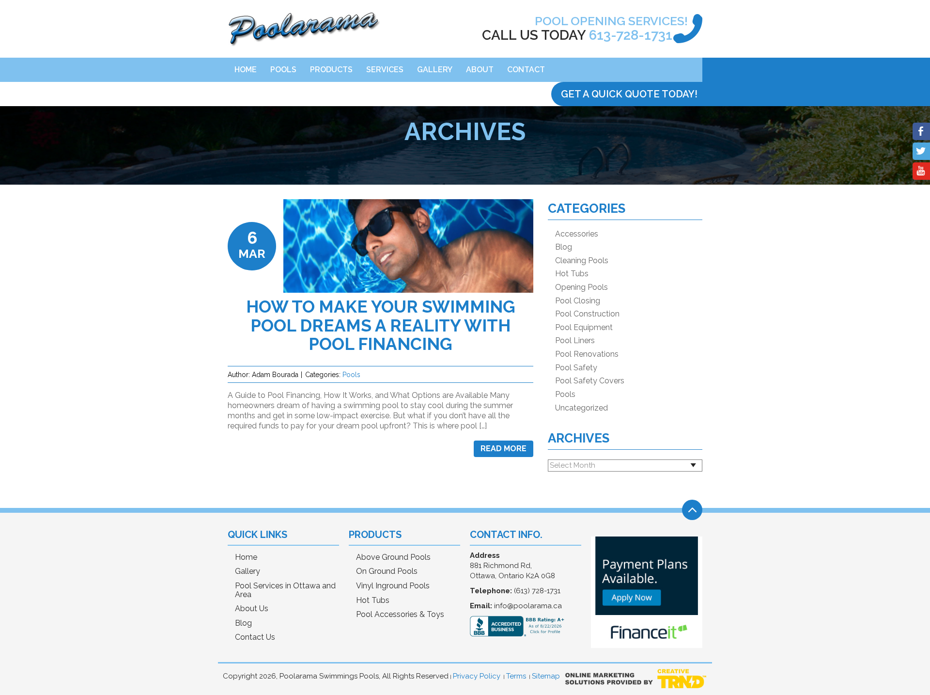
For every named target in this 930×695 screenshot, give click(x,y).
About (480, 69)
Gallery (434, 69)
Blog (563, 247)
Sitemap (546, 676)
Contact (526, 69)
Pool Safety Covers (589, 381)
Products (331, 69)
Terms (516, 676)
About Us (251, 608)
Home (245, 69)
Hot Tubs (572, 273)
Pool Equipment (584, 327)
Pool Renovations (587, 354)
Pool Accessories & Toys (400, 614)
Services (384, 69)
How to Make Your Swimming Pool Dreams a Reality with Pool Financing (380, 325)
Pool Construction (587, 314)
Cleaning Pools (581, 260)
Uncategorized (581, 408)
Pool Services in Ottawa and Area (285, 590)
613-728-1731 (630, 35)
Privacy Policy (476, 676)
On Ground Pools (387, 571)
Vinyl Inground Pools (393, 586)
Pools (283, 69)
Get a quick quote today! (629, 94)
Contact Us (255, 637)
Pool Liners (575, 340)
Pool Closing (577, 301)
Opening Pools (581, 287)
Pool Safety (576, 367)
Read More (503, 448)
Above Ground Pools (393, 557)
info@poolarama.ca (528, 605)
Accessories (576, 234)
